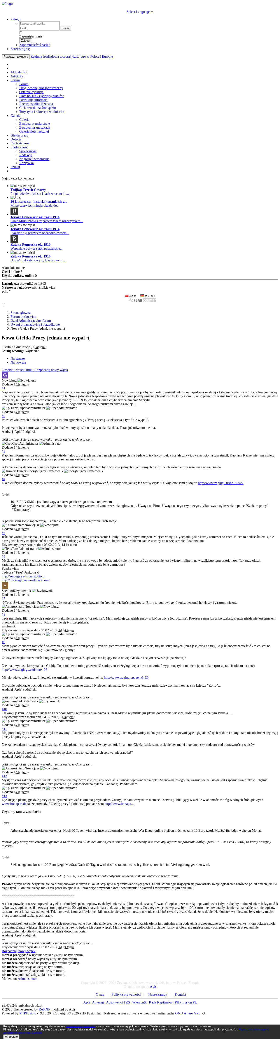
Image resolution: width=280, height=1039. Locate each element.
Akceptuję (11, 1036)
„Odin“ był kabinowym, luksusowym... (37, 260)
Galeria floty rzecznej (34, 131)
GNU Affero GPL (187, 1013)
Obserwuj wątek (13, 370)
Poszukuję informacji (33, 100)
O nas (100, 994)
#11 (4, 729)
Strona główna (20, 312)
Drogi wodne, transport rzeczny (41, 88)
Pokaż (65, 28)
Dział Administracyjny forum (30, 320)
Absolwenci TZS (118, 1002)
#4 (3, 479)
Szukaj (15, 167)
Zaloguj (15, 19)
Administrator (27, 978)
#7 (3, 598)
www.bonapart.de (14, 804)
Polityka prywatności (126, 994)
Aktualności (18, 72)
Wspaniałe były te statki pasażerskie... (36, 248)
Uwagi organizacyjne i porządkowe (35, 324)
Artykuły (16, 76)
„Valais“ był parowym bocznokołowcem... (39, 233)
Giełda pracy (19, 135)
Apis (153, 986)
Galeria (15, 115)
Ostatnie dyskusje (31, 92)
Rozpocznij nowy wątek (51, 370)
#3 (3, 451)
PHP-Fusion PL (186, 1002)
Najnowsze (18, 362)
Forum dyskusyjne (23, 316)
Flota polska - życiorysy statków (41, 96)
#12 (4, 776)
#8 (3, 614)
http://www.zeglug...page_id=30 (126, 677)
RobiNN (45, 1009)
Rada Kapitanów (160, 1002)
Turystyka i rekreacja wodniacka (41, 112)
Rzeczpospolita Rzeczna (36, 104)
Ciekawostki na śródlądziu (37, 108)
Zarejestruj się (20, 49)
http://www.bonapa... (119, 804)
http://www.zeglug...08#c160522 (220, 483)
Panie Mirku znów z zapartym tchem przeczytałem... (46, 221)
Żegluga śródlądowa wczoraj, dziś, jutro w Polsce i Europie (72, 56)
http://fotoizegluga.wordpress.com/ (25, 580)
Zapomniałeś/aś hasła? (34, 45)
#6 (3, 556)
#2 (3, 416)
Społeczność (19, 147)
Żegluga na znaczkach (34, 127)
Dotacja (15, 139)
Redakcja (25, 155)
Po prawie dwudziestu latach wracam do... (39, 193)
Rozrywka (26, 163)
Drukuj (29, 370)
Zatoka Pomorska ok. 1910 (30, 244)
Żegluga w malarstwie (34, 123)
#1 (3, 388)
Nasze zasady (157, 994)
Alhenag (98, 1002)
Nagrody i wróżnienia (34, 159)
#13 (4, 796)
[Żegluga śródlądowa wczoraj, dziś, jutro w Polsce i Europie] (7, 3)
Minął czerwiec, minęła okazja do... (35, 205)
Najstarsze (17, 358)
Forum (15, 80)
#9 (3, 642)
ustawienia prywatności (80, 1026)
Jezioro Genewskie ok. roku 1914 (35, 217)
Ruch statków (20, 143)
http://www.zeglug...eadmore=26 (24, 669)
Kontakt (180, 994)
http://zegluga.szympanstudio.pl (23, 576)
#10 (4, 709)
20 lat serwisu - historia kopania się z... (38, 201)
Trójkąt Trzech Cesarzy (28, 190)
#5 (3, 533)
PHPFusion (27, 1013)
